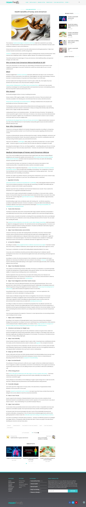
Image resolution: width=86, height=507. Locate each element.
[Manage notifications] (84, 502)
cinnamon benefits (16, 425)
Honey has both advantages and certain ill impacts (18, 101)
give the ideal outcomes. (28, 196)
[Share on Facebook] (34, 432)
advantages (21, 141)
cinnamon (9, 425)
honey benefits (10, 427)
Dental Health (33, 2)
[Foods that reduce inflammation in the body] (31, 451)
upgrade (38, 343)
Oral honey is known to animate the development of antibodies (21, 182)
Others (66, 2)
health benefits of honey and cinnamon (29, 425)
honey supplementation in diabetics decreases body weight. (31, 244)
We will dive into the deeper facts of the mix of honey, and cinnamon (22, 120)
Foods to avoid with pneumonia (14, 458)
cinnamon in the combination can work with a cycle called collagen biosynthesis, (27, 222)
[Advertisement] (69, 72)
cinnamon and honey (22, 74)
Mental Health (35, 486)
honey (41, 425)
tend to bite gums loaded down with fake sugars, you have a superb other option (28, 373)
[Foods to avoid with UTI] (63, 50)
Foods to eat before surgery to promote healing (47, 459)
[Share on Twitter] (35, 432)
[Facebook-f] (69, 502)
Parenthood (49, 2)
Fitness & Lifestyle (36, 492)
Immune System (41, 2)
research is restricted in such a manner (20, 391)
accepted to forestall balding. (31, 357)
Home (27, 2)
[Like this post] (33, 432)
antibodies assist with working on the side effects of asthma (39, 414)
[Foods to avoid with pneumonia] (14, 451)
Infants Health (35, 483)
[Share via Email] (38, 432)
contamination (28, 278)
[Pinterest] (76, 502)
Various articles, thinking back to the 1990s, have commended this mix (22, 85)
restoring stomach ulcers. (36, 301)
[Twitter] (73, 502)
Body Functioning (35, 489)
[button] (8, 455)
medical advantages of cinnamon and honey (23, 43)
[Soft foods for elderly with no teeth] (63, 42)
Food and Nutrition (59, 2)
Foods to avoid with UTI (73, 49)
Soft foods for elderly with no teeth (73, 41)
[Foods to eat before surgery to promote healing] (47, 451)
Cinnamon (8, 53)
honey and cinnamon (48, 425)
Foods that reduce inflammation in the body (30, 459)
